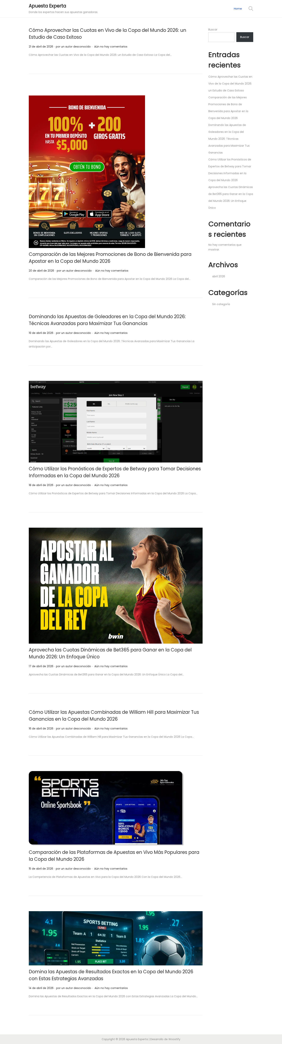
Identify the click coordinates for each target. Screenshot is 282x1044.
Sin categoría (221, 304)
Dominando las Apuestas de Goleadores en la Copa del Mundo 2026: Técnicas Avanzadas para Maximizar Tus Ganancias (229, 138)
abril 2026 (218, 276)
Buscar (212, 29)
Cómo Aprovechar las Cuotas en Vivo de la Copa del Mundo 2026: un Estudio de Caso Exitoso (230, 83)
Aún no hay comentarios (110, 46)
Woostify (174, 1039)
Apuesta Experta (47, 6)
